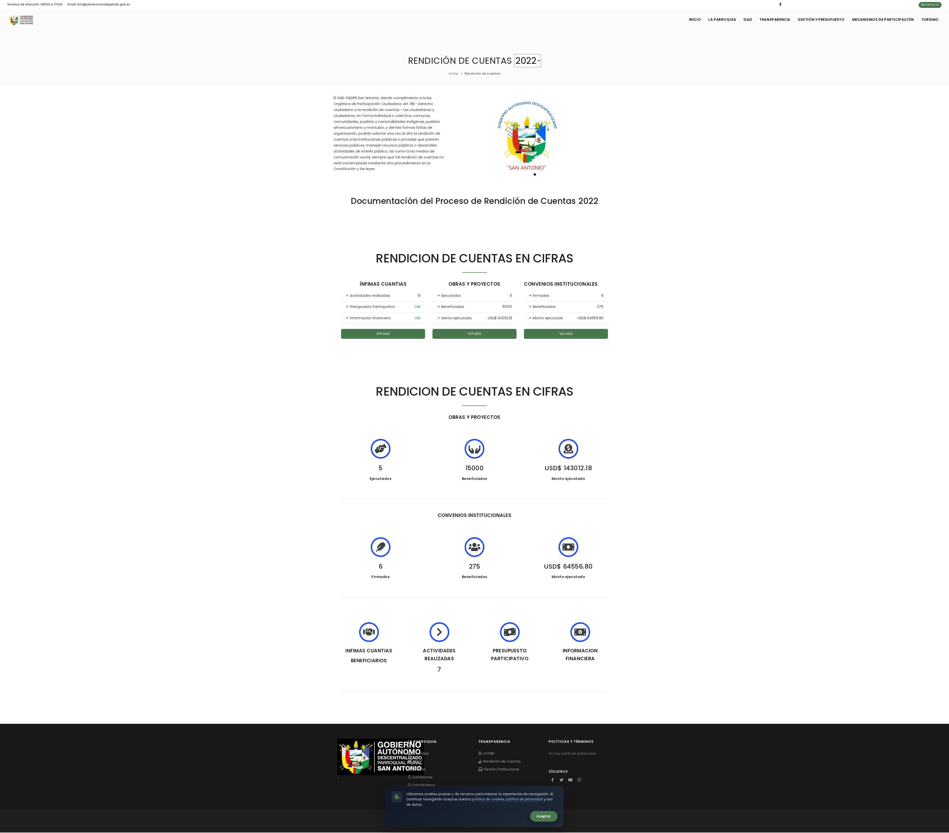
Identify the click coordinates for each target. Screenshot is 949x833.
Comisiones (421, 777)
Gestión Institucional (501, 769)
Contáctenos (423, 785)
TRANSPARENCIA (774, 19)
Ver (418, 306)
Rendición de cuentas (501, 761)
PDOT (417, 761)
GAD (747, 19)
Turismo (930, 19)
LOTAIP (488, 753)
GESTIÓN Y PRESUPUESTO (821, 19)
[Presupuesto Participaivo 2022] (535, 137)
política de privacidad (524, 799)
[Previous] (459, 137)
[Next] (610, 137)
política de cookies (488, 799)
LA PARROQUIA (722, 19)
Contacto (931, 5)
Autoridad (420, 753)
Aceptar (544, 816)
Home (453, 73)
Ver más (383, 334)
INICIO (695, 19)
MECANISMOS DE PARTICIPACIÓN (883, 19)
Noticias (418, 769)
